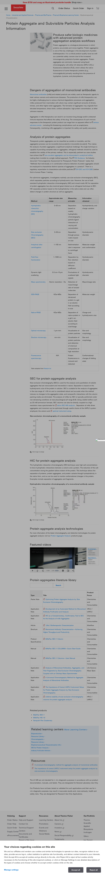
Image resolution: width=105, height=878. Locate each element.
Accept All (75, 870)
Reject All (94, 870)
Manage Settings (11, 870)
